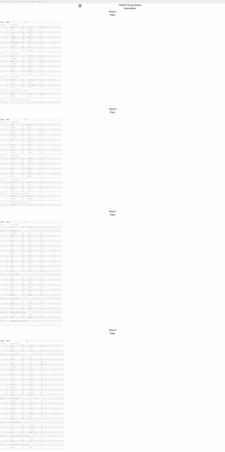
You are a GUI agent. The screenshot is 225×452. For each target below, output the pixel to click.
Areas (7, 1)
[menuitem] (2, 1)
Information (39, 1)
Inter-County (27, 1)
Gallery (33, 1)
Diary (11, 1)
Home (2, 1)
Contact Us (16, 1)
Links (22, 1)
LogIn (44, 1)
